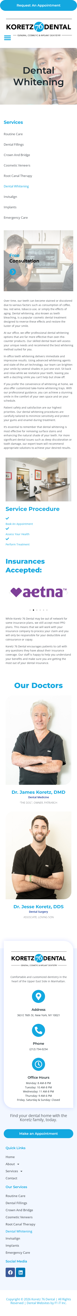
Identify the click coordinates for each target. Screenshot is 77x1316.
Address (38, 1010)
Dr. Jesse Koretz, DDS (38, 906)
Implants (10, 207)
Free (14, 255)
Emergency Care (16, 217)
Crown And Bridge (17, 155)
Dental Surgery (38, 911)
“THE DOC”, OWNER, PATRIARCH (38, 802)
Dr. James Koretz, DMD (38, 792)
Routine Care (13, 134)
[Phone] (38, 1030)
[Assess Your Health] (7, 528)
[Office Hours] (38, 1064)
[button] (7, 37)
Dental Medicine (38, 797)
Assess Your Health (18, 534)
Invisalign (10, 196)
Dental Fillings (14, 144)
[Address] (38, 996)
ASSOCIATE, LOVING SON (39, 917)
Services (12, 1171)
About (10, 1164)
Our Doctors (38, 685)
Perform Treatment (18, 544)
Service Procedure (33, 508)
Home (10, 1157)
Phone (38, 1044)
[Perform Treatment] (7, 539)
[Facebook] (10, 1272)
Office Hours (38, 1077)
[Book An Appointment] (7, 518)
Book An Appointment (19, 524)
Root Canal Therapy (18, 176)
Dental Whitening (16, 186)
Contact (11, 1178)
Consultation (24, 261)
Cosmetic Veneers (17, 165)
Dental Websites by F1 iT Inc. (47, 1303)
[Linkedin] (20, 1272)
